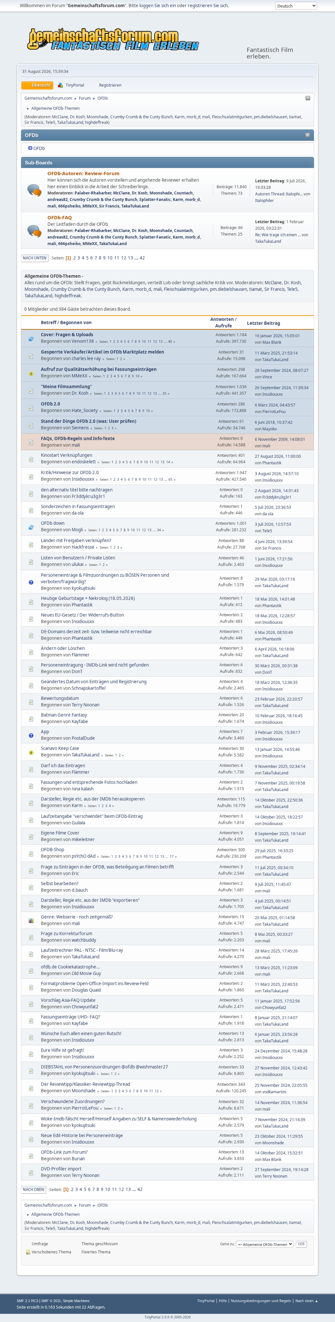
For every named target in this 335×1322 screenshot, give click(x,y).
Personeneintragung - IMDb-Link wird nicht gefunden (95, 665)
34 (159, 530)
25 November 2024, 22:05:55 (281, 1085)
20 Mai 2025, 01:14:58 (275, 917)
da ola (77, 513)
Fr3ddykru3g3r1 (88, 496)
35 (165, 393)
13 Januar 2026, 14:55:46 (277, 749)
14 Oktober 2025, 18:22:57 (279, 817)
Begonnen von (76, 322)
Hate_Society (85, 410)
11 (116, 258)
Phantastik (271, 463)
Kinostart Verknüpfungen (66, 455)
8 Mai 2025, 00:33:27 (274, 934)
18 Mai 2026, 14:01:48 (275, 599)
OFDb (39, 148)
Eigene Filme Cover (60, 833)
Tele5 (50, 122)
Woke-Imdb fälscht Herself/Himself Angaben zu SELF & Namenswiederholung (119, 1119)
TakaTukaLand (70, 122)
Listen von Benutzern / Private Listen (78, 558)
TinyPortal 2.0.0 (157, 1317)
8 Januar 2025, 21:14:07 (276, 1017)
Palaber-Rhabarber (93, 193)
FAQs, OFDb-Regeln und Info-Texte (78, 438)
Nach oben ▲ (306, 1300)
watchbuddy (84, 940)
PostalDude (83, 738)
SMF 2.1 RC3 (27, 1301)
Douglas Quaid (86, 990)
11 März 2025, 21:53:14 (276, 353)
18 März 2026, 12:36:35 (276, 682)
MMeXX (89, 206)
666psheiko (69, 206)
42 (142, 258)
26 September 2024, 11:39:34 (282, 387)
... (136, 258)
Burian (78, 1159)
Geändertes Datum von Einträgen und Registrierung (94, 682)
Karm (180, 117)
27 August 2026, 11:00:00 (278, 456)
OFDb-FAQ (59, 217)
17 (172, 856)
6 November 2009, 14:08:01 (280, 439)
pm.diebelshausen (270, 117)
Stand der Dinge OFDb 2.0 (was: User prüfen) (88, 421)
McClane (60, 117)
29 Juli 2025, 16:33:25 (274, 850)
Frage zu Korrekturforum (66, 933)
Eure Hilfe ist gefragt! (62, 1050)
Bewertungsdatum (60, 698)
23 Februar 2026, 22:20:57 (279, 699)
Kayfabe (80, 721)
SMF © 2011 (51, 1301)
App (45, 732)
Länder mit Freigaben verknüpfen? (76, 540)
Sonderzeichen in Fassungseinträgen (78, 506)
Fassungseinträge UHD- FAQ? (70, 1017)
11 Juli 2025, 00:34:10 (274, 867)
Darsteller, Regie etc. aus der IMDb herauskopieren (93, 799)
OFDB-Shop (52, 849)
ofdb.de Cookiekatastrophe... (70, 967)
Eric (75, 873)
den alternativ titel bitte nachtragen (77, 490)
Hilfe (223, 1300)
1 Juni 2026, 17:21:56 (273, 559)
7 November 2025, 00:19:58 (280, 783)
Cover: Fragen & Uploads (67, 335)
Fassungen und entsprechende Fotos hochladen (89, 782)
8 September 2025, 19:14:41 (280, 833)
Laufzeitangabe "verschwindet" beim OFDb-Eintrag (92, 816)
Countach (183, 193)
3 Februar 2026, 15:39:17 (277, 732)
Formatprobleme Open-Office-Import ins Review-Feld (95, 983)
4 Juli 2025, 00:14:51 (273, 901)
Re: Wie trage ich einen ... (278, 235)
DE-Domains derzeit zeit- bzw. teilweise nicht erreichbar (96, 632)
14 (168, 462)
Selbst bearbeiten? (60, 883)
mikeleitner (83, 839)
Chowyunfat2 (85, 1007)
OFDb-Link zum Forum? (64, 1152)
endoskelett (84, 462)
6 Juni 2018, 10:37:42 (273, 422)
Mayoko (269, 429)
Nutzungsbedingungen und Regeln (261, 1300)
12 (123, 258)
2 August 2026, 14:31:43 (277, 490)
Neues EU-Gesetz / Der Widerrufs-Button (82, 615)
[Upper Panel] (307, 98)
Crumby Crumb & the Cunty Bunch (141, 117)
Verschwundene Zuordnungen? (73, 1101)
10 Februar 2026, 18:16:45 (279, 716)
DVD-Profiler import (61, 1169)
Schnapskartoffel (88, 688)
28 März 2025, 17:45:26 (276, 951)
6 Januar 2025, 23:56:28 (276, 1034)
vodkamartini (274, 1092)
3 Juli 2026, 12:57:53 (273, 524)
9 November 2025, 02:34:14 (280, 766)
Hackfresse (83, 547)
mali (206, 117)
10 (110, 258)
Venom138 (83, 341)
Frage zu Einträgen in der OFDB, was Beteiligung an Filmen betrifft (107, 867)
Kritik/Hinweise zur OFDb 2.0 (70, 472)
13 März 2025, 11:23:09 (276, 967)
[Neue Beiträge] (34, 190)
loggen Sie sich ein (157, 5)
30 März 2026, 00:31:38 (276, 666)
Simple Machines (76, 1301)
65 (170, 479)
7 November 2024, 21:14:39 (280, 1119)
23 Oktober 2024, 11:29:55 (279, 1136)
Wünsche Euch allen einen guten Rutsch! (81, 1033)
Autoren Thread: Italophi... (279, 194)
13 (130, 258)
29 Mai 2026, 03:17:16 (275, 579)
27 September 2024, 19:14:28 (282, 1169)
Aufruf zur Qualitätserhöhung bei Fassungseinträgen (99, 369)
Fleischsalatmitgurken (232, 117)
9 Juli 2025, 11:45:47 (273, 884)
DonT (77, 671)
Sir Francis (34, 122)
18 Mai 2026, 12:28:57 (275, 616)
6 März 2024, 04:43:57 (275, 405)
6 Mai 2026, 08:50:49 (274, 632)
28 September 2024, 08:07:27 (282, 370)
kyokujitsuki (83, 588)
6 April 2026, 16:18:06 (274, 649)
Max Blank (271, 342)
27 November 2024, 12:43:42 (281, 1068)
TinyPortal (206, 1300)
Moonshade (97, 117)
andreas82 (57, 199)
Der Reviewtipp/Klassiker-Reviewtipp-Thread (85, 1084)
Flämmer (81, 655)
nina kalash (83, 789)
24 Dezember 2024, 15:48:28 (281, 1051)
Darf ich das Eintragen (63, 765)
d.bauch (80, 890)
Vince (267, 377)
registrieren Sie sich (208, 5)
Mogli (77, 530)
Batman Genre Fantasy (64, 715)
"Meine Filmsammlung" (66, 386)
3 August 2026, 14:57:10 (277, 473)
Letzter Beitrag (263, 323)
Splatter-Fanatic (155, 199)
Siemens (80, 428)
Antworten (222, 319)
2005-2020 (182, 1317)
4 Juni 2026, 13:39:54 (273, 541)
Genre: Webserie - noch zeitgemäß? (77, 917)
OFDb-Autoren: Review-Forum (83, 173)
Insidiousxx (272, 394)
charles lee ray (86, 358)
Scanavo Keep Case (60, 748)
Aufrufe (223, 326)
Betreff (48, 322)
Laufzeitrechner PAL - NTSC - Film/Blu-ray (82, 950)
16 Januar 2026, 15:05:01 (277, 336)
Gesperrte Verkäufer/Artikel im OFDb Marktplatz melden (102, 352)
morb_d (193, 117)
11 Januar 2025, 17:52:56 (277, 1001)
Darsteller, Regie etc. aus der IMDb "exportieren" (90, 900)
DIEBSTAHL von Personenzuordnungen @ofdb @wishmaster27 (104, 1067)
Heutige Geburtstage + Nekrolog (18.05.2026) (88, 598)
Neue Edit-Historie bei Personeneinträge (82, 1135)
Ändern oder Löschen (63, 648)
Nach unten (34, 258)
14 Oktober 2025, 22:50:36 (279, 800)
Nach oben (33, 1189)
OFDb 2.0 (50, 404)
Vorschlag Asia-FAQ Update (68, 1000)
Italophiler (264, 200)
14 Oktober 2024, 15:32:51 (279, 1153)
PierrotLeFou (274, 411)
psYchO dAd (84, 856)
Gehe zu (227, 1243)
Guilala (78, 823)
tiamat (295, 117)
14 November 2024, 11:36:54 (281, 1102)
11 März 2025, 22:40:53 (276, 984)
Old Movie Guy (86, 973)
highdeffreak (96, 122)
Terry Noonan (85, 705)
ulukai (77, 564)
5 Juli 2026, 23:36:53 (273, 507)
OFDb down (52, 523)
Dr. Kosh (77, 117)
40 (170, 341)
